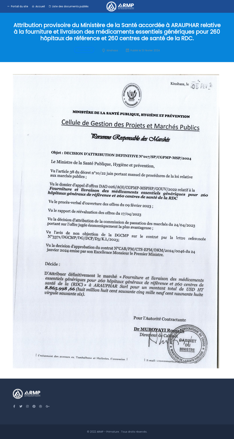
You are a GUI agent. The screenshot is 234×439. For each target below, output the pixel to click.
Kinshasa (112, 50)
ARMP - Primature (108, 432)
